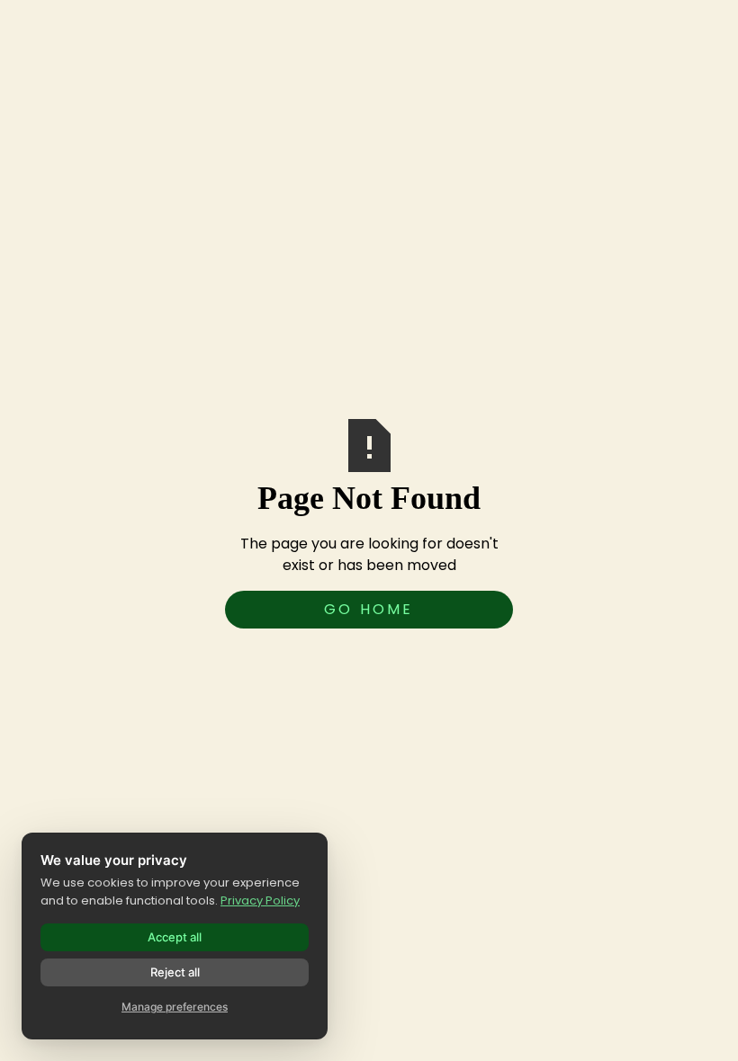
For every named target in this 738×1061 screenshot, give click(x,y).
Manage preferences (175, 1006)
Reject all (175, 972)
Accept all (175, 937)
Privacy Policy (260, 900)
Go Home (368, 609)
